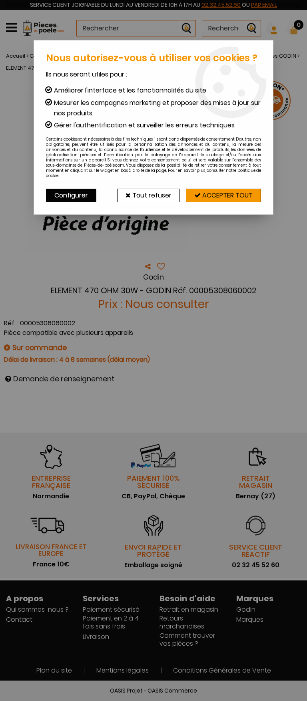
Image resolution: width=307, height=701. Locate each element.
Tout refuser (151, 195)
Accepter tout (227, 195)
